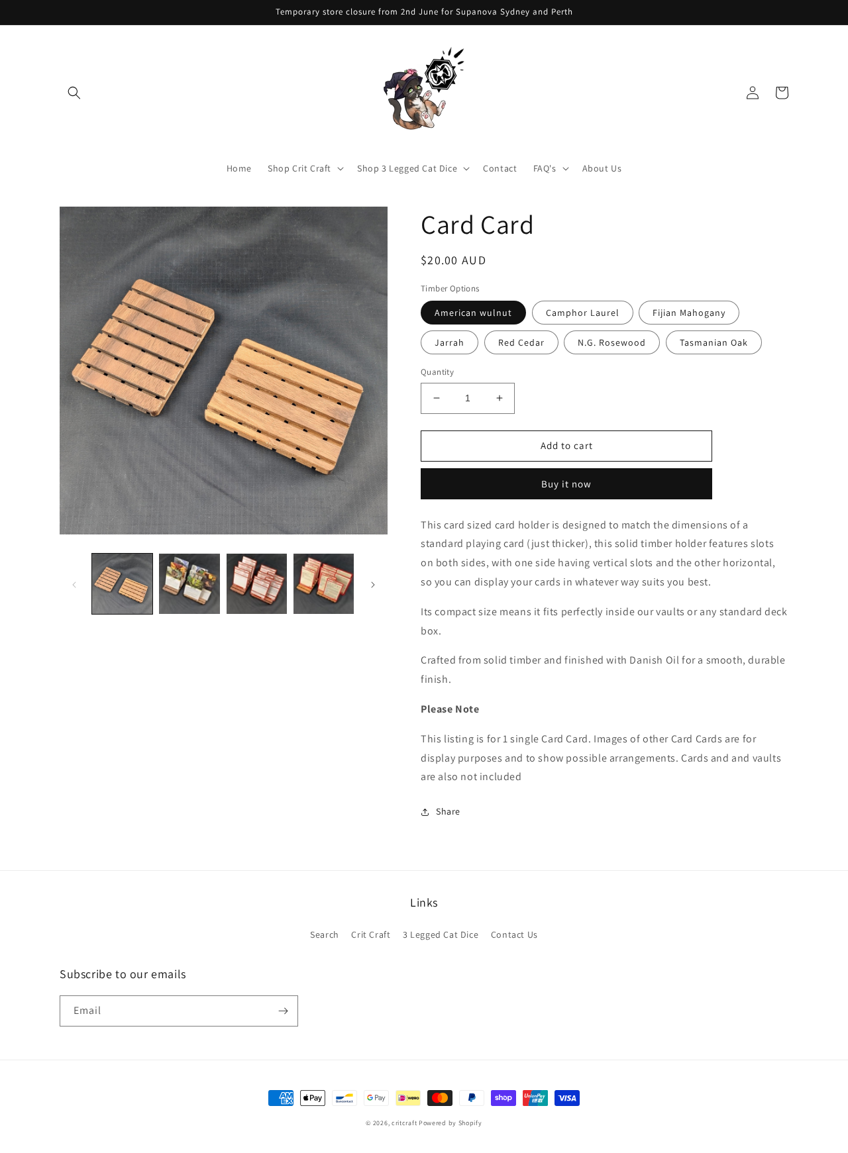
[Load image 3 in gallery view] (257, 584)
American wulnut (473, 313)
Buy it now (566, 483)
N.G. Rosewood (612, 342)
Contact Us (514, 934)
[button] (74, 92)
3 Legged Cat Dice (440, 934)
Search (324, 934)
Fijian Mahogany (689, 313)
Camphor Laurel (582, 313)
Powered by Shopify (450, 1123)
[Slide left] (74, 583)
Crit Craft (370, 934)
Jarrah (449, 342)
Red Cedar (521, 342)
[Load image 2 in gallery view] (189, 584)
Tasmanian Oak (714, 342)
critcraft (404, 1123)
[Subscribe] (282, 1011)
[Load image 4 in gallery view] (323, 584)
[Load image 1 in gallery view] (122, 584)
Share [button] (448, 811)
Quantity (437, 371)
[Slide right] (373, 583)
